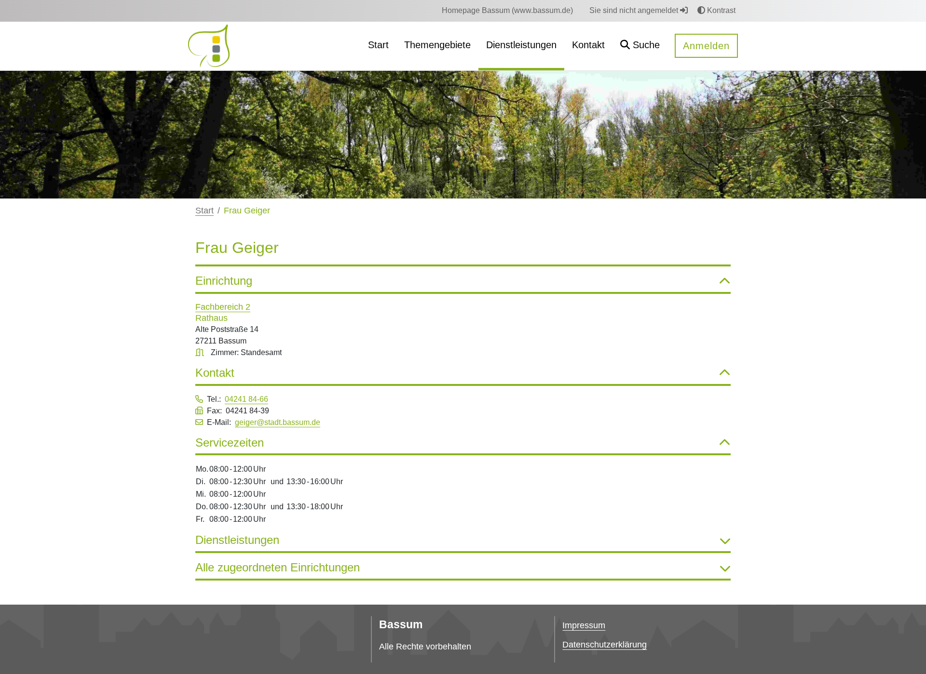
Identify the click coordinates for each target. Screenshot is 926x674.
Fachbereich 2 (222, 307)
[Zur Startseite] (209, 45)
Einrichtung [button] (223, 280)
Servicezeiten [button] (229, 442)
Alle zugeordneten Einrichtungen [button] (277, 567)
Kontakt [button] (214, 372)
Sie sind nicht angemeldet (634, 10)
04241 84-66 (246, 399)
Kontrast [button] (720, 10)
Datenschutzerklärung (604, 644)
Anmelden (706, 45)
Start (204, 210)
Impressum (583, 625)
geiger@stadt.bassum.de (277, 422)
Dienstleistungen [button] (237, 539)
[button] (640, 46)
